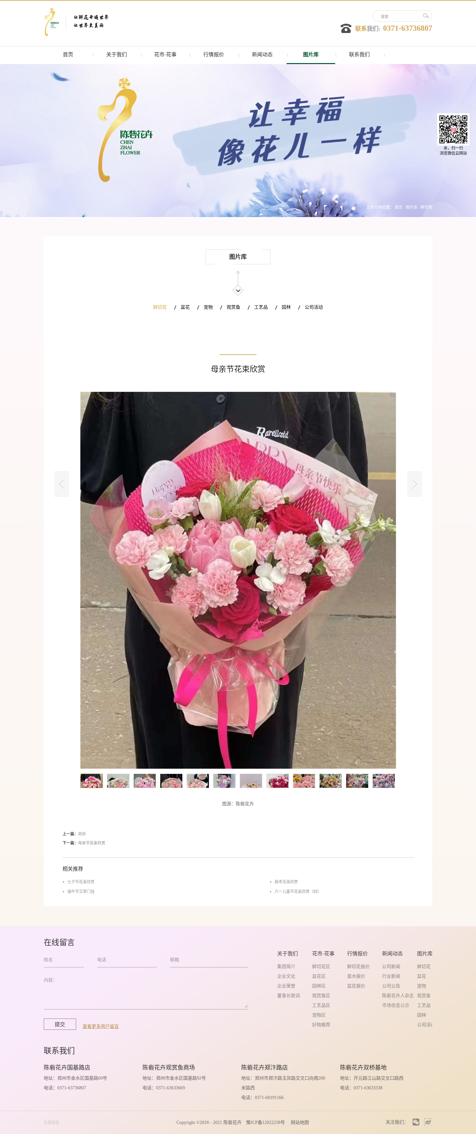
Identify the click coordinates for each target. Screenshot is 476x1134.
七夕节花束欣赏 (81, 882)
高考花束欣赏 (286, 882)
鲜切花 (426, 207)
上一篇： (74, 834)
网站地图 (298, 1122)
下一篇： (83, 843)
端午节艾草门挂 (81, 891)
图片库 (411, 207)
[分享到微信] (416, 1122)
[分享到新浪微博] (428, 1122)
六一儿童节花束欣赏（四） (298, 891)
